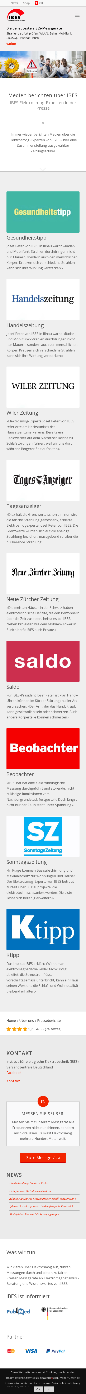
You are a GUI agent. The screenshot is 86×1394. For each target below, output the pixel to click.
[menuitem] (14, 3)
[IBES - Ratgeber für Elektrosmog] (35, 14)
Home (11, 1020)
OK (38, 1389)
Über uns (26, 1020)
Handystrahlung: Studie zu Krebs (28, 1183)
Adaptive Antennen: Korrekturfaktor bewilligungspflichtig (42, 1198)
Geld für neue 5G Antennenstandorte (30, 1191)
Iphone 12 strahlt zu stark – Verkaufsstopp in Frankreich (41, 1206)
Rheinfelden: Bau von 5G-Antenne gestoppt (34, 1214)
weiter (11, 44)
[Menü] (77, 15)
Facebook (14, 1072)
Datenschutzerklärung (66, 1383)
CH (41, 3)
